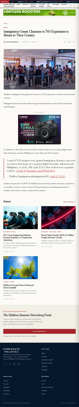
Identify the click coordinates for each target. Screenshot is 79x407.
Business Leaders (33, 5)
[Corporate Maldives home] (9, 5)
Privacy (63, 403)
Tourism (5, 380)
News (18, 4)
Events (44, 380)
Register (44, 390)
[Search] (74, 5)
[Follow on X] (9, 364)
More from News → (69, 202)
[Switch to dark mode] (70, 5)
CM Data (49, 5)
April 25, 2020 (57, 176)
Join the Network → (39, 331)
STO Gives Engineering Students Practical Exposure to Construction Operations (17, 237)
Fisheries (6, 394)
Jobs (43, 384)
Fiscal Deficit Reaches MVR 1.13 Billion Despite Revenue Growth (57, 236)
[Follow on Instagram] (14, 364)
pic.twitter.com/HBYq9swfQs (41, 170)
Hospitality (6, 390)
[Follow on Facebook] (5, 364)
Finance (5, 384)
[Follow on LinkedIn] (18, 364)
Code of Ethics (71, 403)
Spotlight (56, 4)
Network (64, 4)
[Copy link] (73, 42)
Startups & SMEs (42, 5)
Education (6, 387)
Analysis (25, 4)
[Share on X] (65, 42)
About (43, 394)
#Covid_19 (21, 170)
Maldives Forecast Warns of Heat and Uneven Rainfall (18, 286)
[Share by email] (69, 42)
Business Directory (47, 387)
